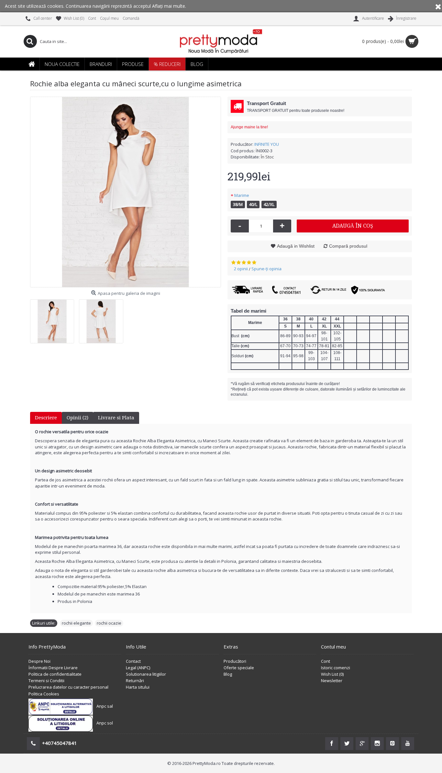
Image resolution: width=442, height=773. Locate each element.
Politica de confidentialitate (55, 674)
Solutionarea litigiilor (146, 674)
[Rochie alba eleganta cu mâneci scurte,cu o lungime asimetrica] (125, 192)
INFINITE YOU (266, 144)
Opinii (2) (77, 418)
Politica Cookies (43, 694)
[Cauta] (30, 41)
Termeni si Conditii (46, 680)
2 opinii (241, 269)
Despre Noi (39, 661)
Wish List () (332, 674)
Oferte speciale (239, 668)
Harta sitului (137, 687)
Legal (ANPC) (138, 668)
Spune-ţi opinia (266, 269)
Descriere (46, 418)
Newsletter (331, 680)
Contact (133, 661)
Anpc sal (104, 706)
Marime (241, 195)
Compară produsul (348, 246)
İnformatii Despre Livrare (53, 668)
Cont (325, 661)
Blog (228, 674)
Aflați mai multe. (169, 6)
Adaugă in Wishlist (296, 246)
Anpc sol (104, 723)
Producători (235, 661)
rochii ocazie (109, 623)
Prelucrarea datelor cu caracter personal (68, 687)
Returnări (135, 680)
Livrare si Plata (116, 418)
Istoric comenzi (335, 668)
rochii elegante (76, 623)
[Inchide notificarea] (438, 6)
